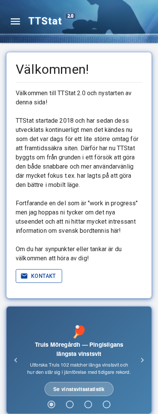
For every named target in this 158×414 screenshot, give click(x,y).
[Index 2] (70, 404)
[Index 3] (88, 404)
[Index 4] (106, 404)
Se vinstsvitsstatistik (79, 389)
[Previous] (16, 360)
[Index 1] (51, 404)
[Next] (142, 360)
